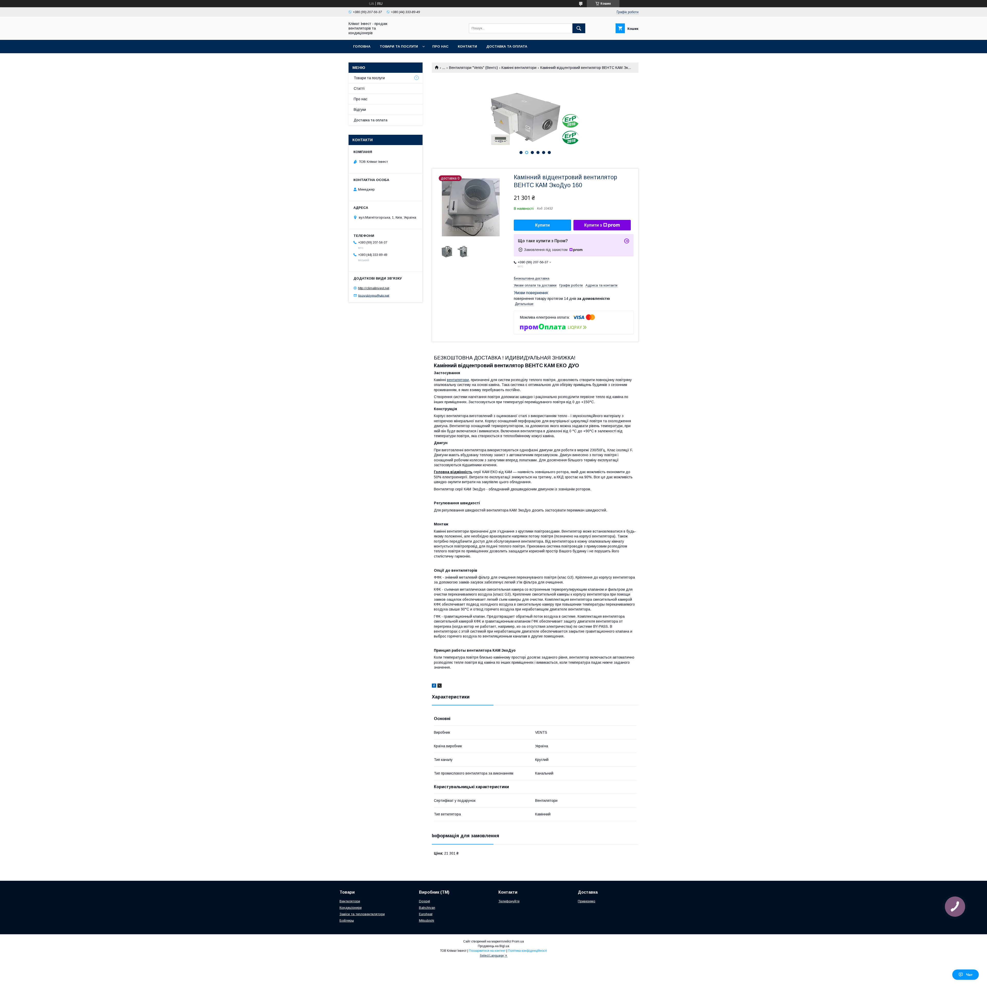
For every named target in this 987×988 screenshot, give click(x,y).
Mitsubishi (426, 920)
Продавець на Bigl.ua (493, 946)
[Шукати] (578, 28)
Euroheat (425, 914)
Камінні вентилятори (518, 68)
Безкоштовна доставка (531, 278)
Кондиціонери (351, 908)
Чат (969, 975)
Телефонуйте (508, 901)
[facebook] (434, 686)
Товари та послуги (399, 46)
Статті (359, 88)
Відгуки (360, 109)
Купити (542, 225)
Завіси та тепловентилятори (362, 914)
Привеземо (586, 901)
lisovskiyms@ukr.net (373, 295)
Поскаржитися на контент (487, 951)
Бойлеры (347, 920)
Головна (361, 46)
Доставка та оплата (506, 46)
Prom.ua (518, 941)
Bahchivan (427, 908)
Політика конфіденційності (527, 951)
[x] (439, 686)
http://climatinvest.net (373, 288)
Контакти (467, 46)
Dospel (424, 901)
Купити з (593, 225)
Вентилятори (350, 901)
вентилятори (458, 380)
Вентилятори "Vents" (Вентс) (473, 68)
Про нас (440, 46)
